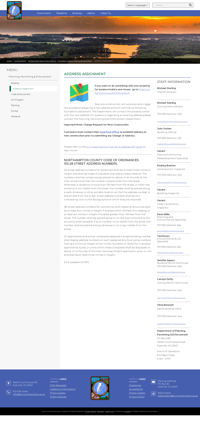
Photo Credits (137, 393)
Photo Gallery (58, 393)
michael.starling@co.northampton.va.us (172, 121)
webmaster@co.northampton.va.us (178, 396)
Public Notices (58, 396)
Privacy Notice (90, 411)
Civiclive (128, 411)
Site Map (100, 411)
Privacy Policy (136, 396)
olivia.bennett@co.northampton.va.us (171, 324)
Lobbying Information (63, 389)
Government (44, 13)
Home (9, 61)
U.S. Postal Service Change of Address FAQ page (114, 147)
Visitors (91, 13)
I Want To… (106, 13)
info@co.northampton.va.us (29, 394)
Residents (61, 13)
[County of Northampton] (14, 10)
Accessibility (136, 389)
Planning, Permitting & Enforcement (75, 61)
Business (77, 13)
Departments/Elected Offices (42, 61)
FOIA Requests (58, 385)
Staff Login (109, 411)
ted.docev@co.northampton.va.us (170, 252)
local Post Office (109, 132)
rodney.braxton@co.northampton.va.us (172, 182)
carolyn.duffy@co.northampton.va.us (171, 298)
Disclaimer (135, 385)
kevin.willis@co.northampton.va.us (170, 231)
